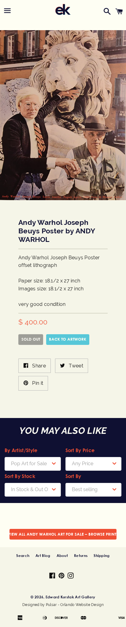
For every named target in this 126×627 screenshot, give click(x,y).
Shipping (101, 555)
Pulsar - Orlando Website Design (75, 605)
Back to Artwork (67, 339)
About (62, 555)
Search (22, 555)
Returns (80, 555)
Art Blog (42, 555)
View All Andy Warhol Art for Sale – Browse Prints (63, 534)
